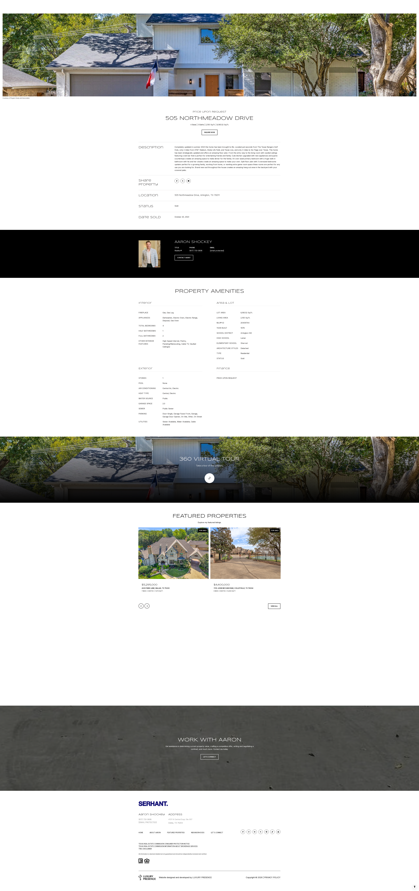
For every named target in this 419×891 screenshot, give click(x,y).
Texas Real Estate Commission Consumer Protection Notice (164, 844)
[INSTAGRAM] (249, 832)
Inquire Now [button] (209, 132)
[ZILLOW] (278, 832)
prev (141, 605)
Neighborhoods (197, 832)
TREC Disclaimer (145, 849)
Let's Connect (217, 832)
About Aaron (155, 832)
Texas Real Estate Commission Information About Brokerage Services (168, 846)
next (146, 605)
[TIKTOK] (272, 832)
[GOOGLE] (266, 832)
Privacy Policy (272, 877)
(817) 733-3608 (195, 250)
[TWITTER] (260, 832)
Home (141, 832)
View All (274, 606)
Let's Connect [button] (209, 757)
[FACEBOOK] (243, 832)
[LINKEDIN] (254, 832)
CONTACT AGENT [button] (184, 258)
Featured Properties (176, 832)
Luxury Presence (202, 877)
